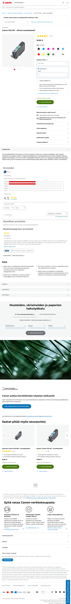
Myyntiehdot (6, 585)
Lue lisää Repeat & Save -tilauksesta (47, 93)
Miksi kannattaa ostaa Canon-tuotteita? (54, 528)
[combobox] (35, 7)
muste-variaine (28, 13)
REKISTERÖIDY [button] (8, 560)
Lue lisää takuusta (31, 528)
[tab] (25, 314)
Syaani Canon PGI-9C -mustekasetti (50, 448)
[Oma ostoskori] (63, 2)
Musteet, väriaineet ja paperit (14, 13)
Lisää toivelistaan (43, 106)
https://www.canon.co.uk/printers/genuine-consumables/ (41, 497)
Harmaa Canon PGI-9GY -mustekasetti (16, 448)
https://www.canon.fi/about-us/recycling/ (39, 416)
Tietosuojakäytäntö (19, 585)
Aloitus (4, 13)
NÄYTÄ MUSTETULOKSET (36, 333)
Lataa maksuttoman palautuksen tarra (16, 406)
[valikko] (67, 2)
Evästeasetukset (46, 585)
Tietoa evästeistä (33, 585)
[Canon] (7, 3)
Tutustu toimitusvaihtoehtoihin (11, 528)
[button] (52, 22)
